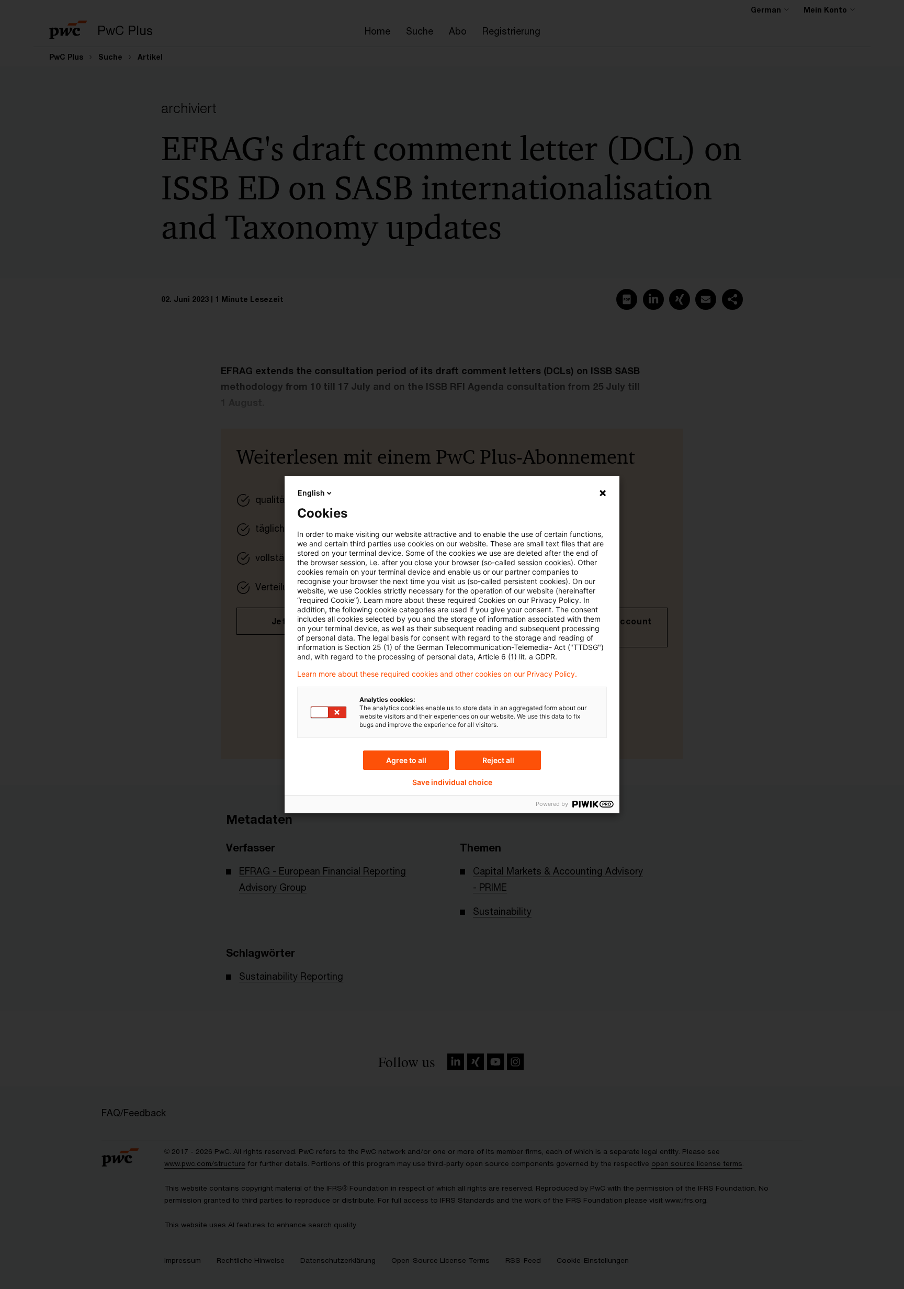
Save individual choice (452, 782)
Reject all (498, 760)
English (311, 492)
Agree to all (406, 760)
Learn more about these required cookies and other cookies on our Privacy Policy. (437, 674)
